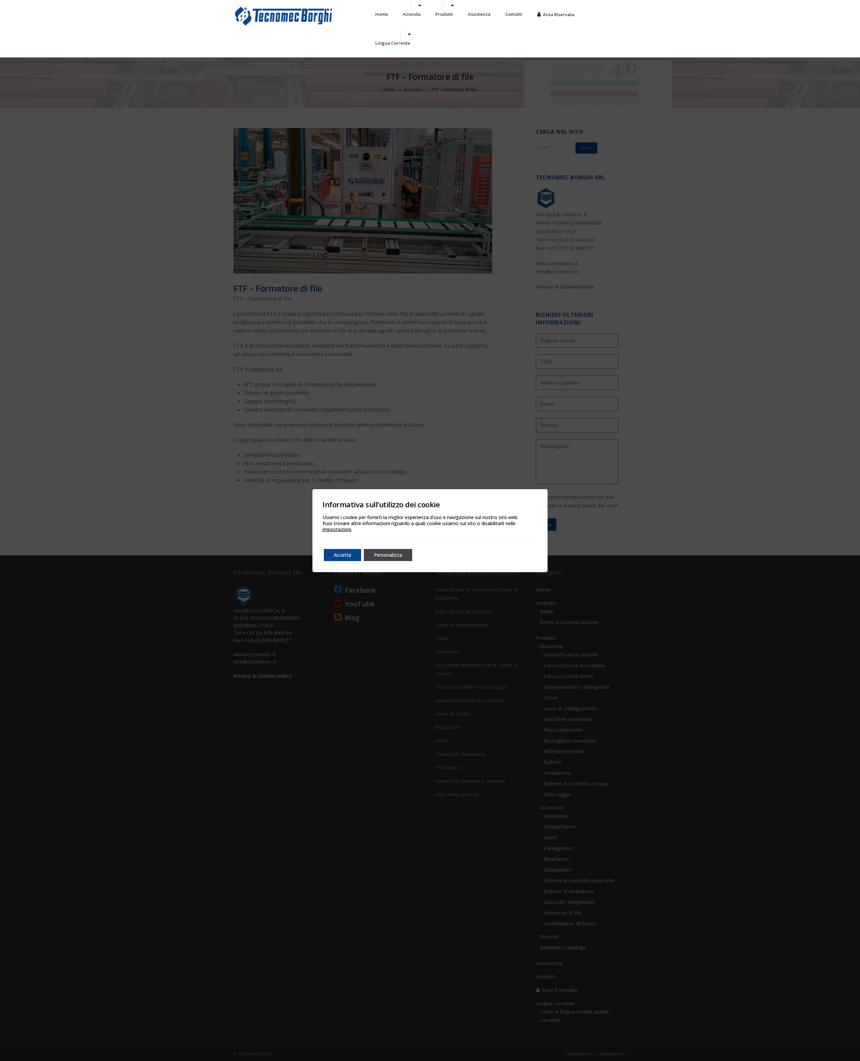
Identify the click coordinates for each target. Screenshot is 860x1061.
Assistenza (479, 14)
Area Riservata (558, 14)
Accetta (342, 555)
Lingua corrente (392, 43)
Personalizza (388, 555)
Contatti (513, 14)
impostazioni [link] (336, 529)
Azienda (412, 14)
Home (381, 14)
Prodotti (444, 14)
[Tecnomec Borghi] (283, 25)
